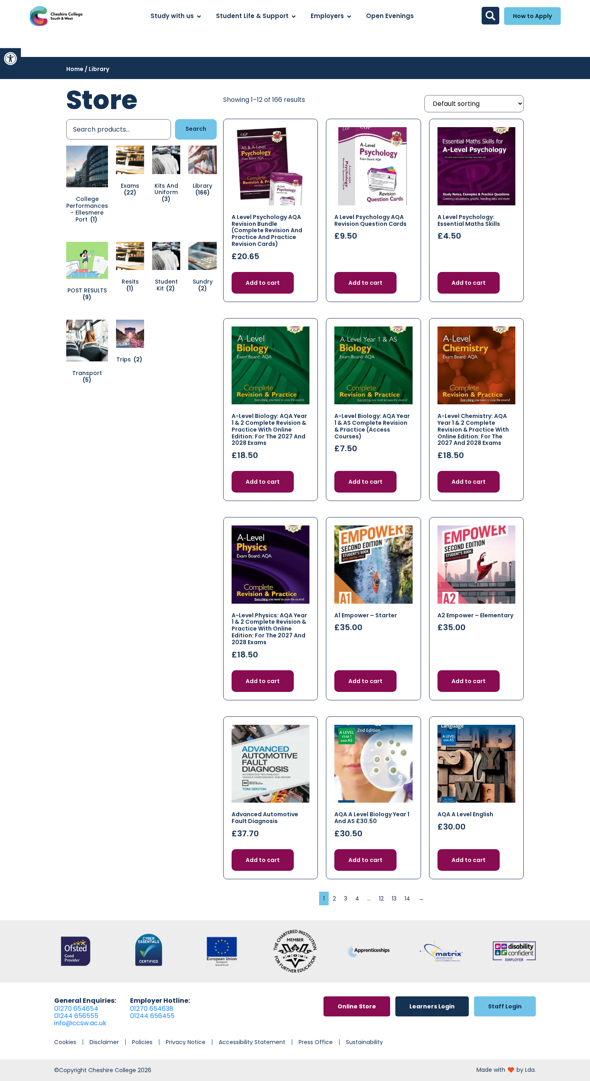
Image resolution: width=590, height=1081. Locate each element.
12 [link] (381, 898)
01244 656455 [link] (152, 1015)
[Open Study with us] (199, 16)
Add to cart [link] (263, 283)
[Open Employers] (349, 16)
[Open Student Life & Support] (294, 16)
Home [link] (74, 69)
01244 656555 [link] (76, 1015)
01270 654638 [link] (151, 1008)
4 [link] (357, 898)
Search (195, 129)
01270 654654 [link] (76, 1008)
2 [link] (334, 898)
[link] (10, 58)
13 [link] (394, 898)
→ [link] (421, 898)
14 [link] (407, 898)
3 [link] (345, 898)
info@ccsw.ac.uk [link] (80, 1023)
